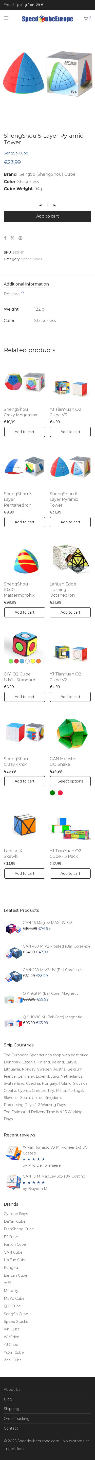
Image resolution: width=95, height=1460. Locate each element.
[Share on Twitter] (12, 238)
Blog (8, 1399)
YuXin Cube (14, 1352)
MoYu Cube (14, 1298)
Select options (70, 781)
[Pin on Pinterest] (20, 238)
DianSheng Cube (19, 1229)
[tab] (47, 284)
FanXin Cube (15, 1244)
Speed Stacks (16, 1321)
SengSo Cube (16, 153)
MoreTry (11, 1290)
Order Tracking (17, 1418)
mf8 (7, 1283)
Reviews (14, 293)
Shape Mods (31, 259)
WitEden (12, 1337)
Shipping (11, 1408)
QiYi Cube (12, 1306)
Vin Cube (12, 1329)
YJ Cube (11, 1344)
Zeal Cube (13, 1360)
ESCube (11, 1237)
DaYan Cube (15, 1221)
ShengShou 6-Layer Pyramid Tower (64, 499)
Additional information (26, 284)
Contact (11, 1428)
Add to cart (47, 216)
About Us (12, 1389)
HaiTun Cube (15, 1260)
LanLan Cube (15, 1275)
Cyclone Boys (16, 1214)
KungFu (11, 1267)
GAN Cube (13, 1252)
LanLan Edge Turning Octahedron (63, 590)
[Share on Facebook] (5, 238)
